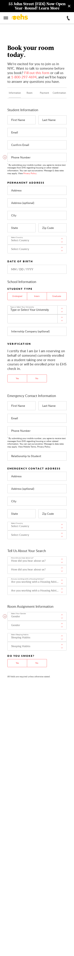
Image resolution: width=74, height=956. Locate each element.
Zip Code (48, 228)
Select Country (17, 237)
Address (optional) (22, 203)
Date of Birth (20, 261)
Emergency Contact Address (34, 468)
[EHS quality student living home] (20, 17)
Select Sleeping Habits (19, 634)
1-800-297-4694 (24, 77)
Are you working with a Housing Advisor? (27, 579)
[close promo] (69, 6)
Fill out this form (36, 72)
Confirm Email (20, 145)
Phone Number (21, 157)
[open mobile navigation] (6, 17)
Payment (44, 92)
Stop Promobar (6, 6)
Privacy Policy (29, 173)
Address (16, 190)
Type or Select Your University (22, 307)
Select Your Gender (18, 613)
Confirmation (59, 92)
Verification (19, 343)
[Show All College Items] (62, 309)
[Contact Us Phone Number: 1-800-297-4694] (68, 18)
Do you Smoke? (21, 655)
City (13, 215)
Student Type (20, 288)
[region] (37, 6)
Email (14, 132)
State (14, 228)
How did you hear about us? (22, 558)
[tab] (14, 93)
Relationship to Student (26, 456)
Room (30, 92)
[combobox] (37, 240)
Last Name (49, 120)
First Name (18, 120)
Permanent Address (26, 182)
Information (15, 92)
